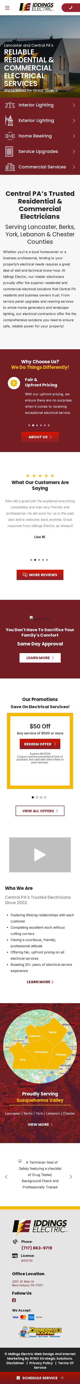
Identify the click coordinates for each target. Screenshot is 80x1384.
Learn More (39, 981)
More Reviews (43, 574)
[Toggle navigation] (7, 8)
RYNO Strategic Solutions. (51, 1358)
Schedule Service (40, 1377)
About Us (38, 436)
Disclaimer (15, 1363)
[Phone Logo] (70, 8)
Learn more (38, 657)
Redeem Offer (38, 744)
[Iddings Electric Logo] (36, 7)
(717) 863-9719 (36, 1248)
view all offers (38, 810)
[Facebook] (14, 1300)
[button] (29, 425)
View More (39, 1124)
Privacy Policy (41, 1363)
